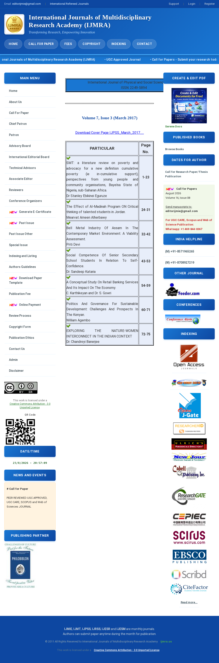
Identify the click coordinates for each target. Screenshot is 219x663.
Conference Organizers (25, 201)
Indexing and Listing (23, 256)
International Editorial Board (29, 157)
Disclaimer (16, 370)
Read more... (189, 602)
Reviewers (16, 190)
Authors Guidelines (22, 267)
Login (191, 3)
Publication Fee (20, 294)
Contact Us (17, 349)
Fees (68, 44)
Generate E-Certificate (35, 212)
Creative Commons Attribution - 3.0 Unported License (127, 650)
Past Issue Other (21, 234)
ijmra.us (166, 641)
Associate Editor (21, 179)
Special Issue (18, 245)
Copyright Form (20, 327)
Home (13, 44)
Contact (144, 44)
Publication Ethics (21, 337)
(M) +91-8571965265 (179, 251)
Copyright (92, 44)
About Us (15, 102)
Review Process (20, 315)
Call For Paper (41, 44)
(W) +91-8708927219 (179, 262)
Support (174, 3)
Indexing (118, 44)
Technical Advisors (22, 168)
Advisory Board (20, 146)
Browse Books (174, 149)
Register (209, 3)
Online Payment (30, 304)
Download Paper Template (25, 280)
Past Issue (26, 223)
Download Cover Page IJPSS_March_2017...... (109, 133)
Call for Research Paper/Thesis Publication (186, 174)
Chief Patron (18, 123)
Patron (14, 135)
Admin (13, 359)
